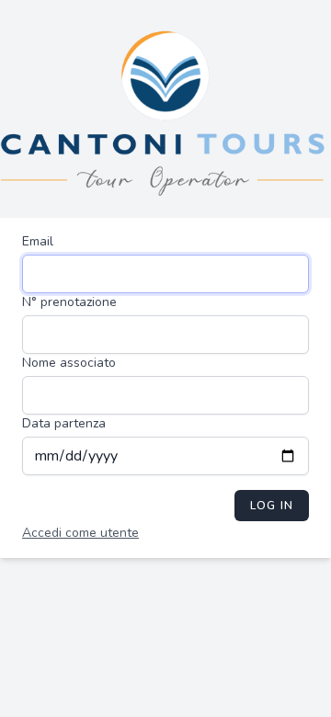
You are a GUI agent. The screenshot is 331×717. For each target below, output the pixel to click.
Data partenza (64, 423)
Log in (271, 505)
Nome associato (69, 362)
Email (37, 241)
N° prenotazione (69, 302)
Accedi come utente (80, 532)
